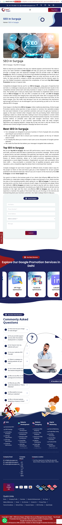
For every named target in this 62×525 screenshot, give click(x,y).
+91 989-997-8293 (22, 473)
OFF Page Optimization (9, 289)
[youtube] (49, 486)
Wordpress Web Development (23, 437)
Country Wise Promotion (52, 438)
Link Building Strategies (8, 432)
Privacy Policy (42, 502)
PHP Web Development (23, 429)
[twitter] (46, 488)
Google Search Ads (17, 136)
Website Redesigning (37, 441)
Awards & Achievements (34, 499)
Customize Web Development (23, 433)
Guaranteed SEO (9, 427)
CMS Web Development (23, 445)
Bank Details (49, 505)
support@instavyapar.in (11, 462)
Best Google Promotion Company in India (40, 519)
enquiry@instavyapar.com (12, 464)
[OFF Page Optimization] (9, 280)
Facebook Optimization (28, 289)
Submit (31, 233)
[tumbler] (43, 486)
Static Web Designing (37, 445)
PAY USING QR (9, 487)
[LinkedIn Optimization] (48, 280)
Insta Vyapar (7, 107)
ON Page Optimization (8, 436)
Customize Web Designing (38, 429)
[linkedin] (41, 488)
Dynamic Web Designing (37, 433)
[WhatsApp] (53, 5)
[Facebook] (37, 5)
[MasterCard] (30, 487)
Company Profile (13, 499)
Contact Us (34, 502)
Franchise (22, 499)
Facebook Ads (52, 441)
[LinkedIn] (49, 5)
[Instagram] (45, 5)
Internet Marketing (54, 429)
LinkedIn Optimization (48, 289)
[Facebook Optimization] (29, 280)
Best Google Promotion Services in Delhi (45, 522)
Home (5, 22)
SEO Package (8, 429)
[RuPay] (25, 487)
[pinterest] (52, 488)
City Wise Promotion (51, 434)
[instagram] (55, 486)
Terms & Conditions (8, 505)
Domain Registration (52, 445)
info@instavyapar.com (28, 5)
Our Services (25, 502)
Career (17, 502)
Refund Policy (19, 505)
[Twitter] (41, 5)
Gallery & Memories (8, 502)
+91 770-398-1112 (14, 5)
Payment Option (30, 505)
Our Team (45, 499)
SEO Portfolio (39, 505)
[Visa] (21, 487)
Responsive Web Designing (38, 437)
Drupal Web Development (23, 441)
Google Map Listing (54, 431)
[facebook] (38, 486)
